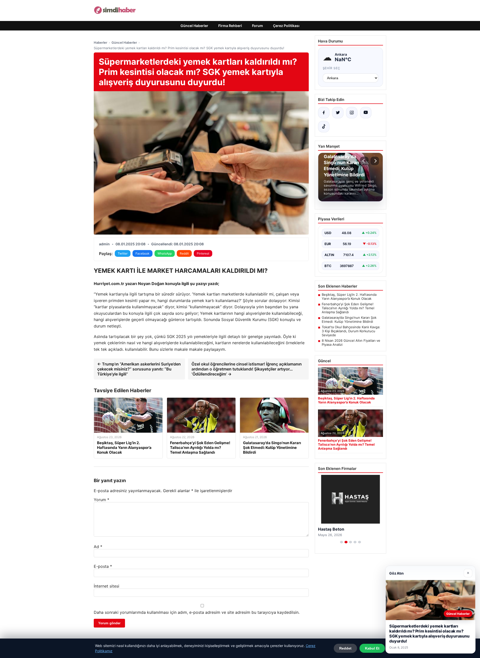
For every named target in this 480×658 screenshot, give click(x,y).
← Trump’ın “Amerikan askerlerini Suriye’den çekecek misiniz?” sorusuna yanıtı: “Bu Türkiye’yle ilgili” (139, 368)
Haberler (100, 42)
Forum (257, 25)
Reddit (184, 253)
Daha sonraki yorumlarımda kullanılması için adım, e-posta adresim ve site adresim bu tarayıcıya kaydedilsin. (197, 612)
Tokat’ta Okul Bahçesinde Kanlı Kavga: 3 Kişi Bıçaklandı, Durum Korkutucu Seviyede (351, 331)
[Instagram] (352, 112)
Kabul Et (372, 648)
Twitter (123, 253)
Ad (98, 546)
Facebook (143, 253)
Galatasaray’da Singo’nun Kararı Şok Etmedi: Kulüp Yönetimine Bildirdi (349, 320)
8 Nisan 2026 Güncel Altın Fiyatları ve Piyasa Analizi (351, 342)
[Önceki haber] (364, 161)
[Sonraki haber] (374, 161)
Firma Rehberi (230, 25)
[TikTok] (324, 126)
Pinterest (203, 253)
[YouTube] (366, 112)
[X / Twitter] (338, 112)
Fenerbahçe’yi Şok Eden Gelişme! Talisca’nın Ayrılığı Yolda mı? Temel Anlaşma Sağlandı (348, 308)
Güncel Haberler (194, 25)
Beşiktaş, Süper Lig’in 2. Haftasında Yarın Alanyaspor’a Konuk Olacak (349, 297)
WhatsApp (165, 253)
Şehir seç (331, 68)
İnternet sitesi (106, 586)
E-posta (103, 566)
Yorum (101, 499)
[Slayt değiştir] (341, 542)
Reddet (345, 648)
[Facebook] (324, 112)
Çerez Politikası (286, 25)
